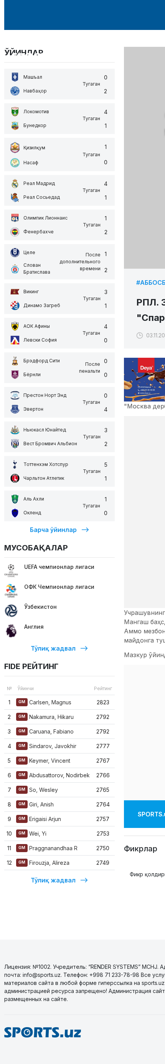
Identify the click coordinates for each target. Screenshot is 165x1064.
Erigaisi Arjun (39, 819)
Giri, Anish (36, 804)
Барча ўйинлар (53, 530)
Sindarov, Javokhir (47, 746)
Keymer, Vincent (44, 760)
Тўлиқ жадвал (53, 648)
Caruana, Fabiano (46, 731)
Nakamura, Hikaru (46, 717)
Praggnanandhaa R (48, 848)
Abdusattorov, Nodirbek (54, 775)
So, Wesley (38, 789)
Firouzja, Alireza (43, 862)
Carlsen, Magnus (44, 702)
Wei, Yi (32, 833)
